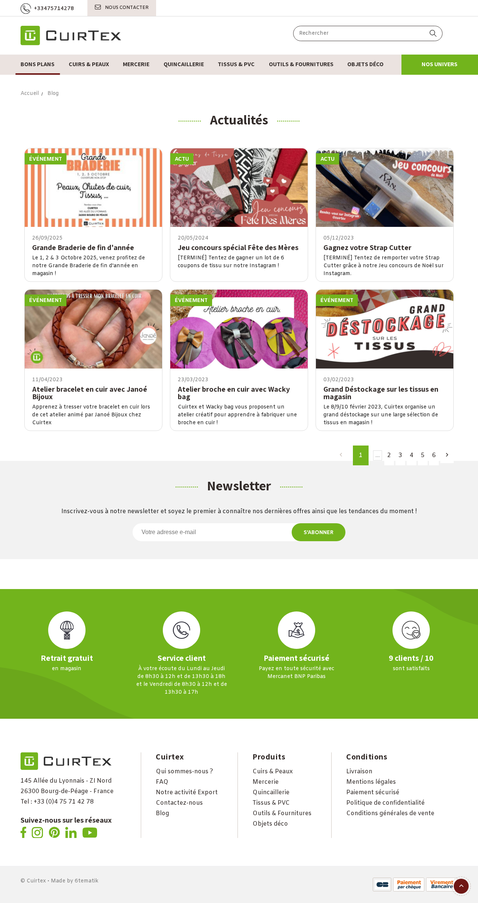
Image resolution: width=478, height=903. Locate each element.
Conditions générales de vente (390, 813)
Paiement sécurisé (372, 792)
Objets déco (270, 824)
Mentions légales (371, 782)
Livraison (359, 772)
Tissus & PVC (271, 803)
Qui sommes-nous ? (184, 772)
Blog (162, 813)
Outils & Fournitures (281, 813)
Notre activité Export (187, 792)
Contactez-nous (179, 803)
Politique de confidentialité (385, 803)
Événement (45, 159)
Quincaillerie (270, 792)
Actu (182, 159)
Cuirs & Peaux (272, 772)
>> (447, 457)
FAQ (162, 782)
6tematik (86, 881)
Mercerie (265, 782)
